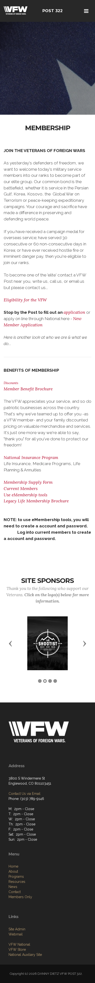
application (74, 312)
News (13, 887)
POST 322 (52, 10)
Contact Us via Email (24, 794)
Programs (16, 876)
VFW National (19, 944)
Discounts (11, 383)
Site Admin (17, 929)
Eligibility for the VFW (25, 300)
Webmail (16, 934)
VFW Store (17, 949)
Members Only (20, 897)
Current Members (21, 488)
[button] (10, 643)
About (13, 871)
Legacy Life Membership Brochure (36, 501)
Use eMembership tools (25, 495)
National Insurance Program (31, 457)
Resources (17, 882)
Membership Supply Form (28, 482)
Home (13, 866)
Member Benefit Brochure (28, 389)
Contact (15, 892)
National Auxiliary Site (25, 955)
